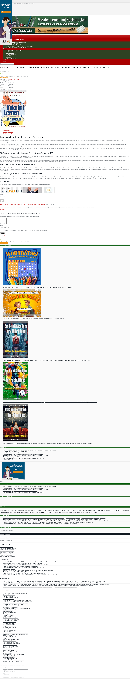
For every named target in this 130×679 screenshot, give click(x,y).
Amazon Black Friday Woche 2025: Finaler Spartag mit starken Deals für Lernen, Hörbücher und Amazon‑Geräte (30, 574)
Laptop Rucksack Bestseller (9, 632)
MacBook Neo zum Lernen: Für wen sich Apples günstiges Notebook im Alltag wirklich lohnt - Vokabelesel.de (29, 520)
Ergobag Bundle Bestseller (9, 612)
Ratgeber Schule (10, 53)
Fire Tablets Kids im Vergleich (10, 618)
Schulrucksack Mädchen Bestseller (11, 643)
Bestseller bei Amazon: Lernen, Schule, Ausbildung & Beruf (17, 601)
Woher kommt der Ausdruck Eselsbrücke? (16, 42)
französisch (57, 510)
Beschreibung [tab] (6, 130)
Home (4, 667)
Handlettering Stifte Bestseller (10, 620)
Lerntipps (5, 59)
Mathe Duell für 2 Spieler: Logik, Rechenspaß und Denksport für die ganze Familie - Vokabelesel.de (27, 519)
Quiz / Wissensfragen (11, 58)
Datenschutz (6, 674)
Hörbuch (85, 510)
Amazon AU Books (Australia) (7, 549)
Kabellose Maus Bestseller (9, 622)
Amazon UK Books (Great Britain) (8, 548)
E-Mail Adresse (4, 227)
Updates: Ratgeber (7, 653)
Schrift (50, 512)
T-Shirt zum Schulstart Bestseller (11, 646)
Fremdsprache (66, 510)
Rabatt (25, 512)
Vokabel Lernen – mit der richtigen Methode (13, 654)
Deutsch (32, 510)
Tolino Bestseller (7, 649)
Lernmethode (126, 510)
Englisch (36, 510)
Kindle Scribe (114, 510)
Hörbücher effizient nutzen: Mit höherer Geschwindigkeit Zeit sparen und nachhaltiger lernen (25, 573)
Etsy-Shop (5, 614)
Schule (54, 512)
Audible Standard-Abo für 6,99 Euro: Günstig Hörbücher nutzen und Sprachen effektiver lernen (70, 522)
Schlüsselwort (33, 512)
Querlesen (21, 512)
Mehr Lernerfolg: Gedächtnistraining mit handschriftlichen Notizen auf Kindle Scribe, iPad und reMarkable (83, 520)
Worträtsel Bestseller (8, 660)
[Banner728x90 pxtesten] (27, 193)
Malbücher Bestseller (8, 635)
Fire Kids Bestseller (7, 616)
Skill (60, 512)
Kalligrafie (94, 510)
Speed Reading (69, 512)
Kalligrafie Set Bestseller (9, 624)
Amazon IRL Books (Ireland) (7, 551)
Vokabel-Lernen (94, 512)
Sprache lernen (81, 512)
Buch (26, 510)
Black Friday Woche (20, 510)
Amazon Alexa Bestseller (9, 595)
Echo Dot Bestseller (8, 611)
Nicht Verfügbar (4, 77)
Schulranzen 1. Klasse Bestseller (11, 639)
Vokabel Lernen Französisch (10, 658)
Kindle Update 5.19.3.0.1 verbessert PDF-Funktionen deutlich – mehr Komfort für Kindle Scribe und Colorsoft (29, 450)
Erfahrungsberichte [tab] (8, 132)
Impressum (5, 675)
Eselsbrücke (46, 510)
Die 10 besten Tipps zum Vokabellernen (12, 609)
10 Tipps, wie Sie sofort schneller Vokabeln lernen (15, 593)
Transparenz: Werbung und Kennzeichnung (13, 651)
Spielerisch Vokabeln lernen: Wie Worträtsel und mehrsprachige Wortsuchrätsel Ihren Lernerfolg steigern (77, 519)
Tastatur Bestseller (7, 647)
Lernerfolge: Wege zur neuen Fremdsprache (13, 39)
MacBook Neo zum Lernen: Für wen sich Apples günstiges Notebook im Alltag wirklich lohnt (25, 455)
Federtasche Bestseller (8, 615)
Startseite (2, 534)
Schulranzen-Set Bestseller (9, 641)
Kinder (101, 510)
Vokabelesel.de (12, 35)
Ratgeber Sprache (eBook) (14, 79)
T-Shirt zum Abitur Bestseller (10, 645)
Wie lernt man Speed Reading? (13, 44)
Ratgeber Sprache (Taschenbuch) (14, 50)
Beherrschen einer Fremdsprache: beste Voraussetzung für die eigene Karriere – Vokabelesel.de (22, 204)
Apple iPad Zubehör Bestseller (10, 597)
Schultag (57, 512)
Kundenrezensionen (7, 133)
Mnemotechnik (6, 512)
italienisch (89, 510)
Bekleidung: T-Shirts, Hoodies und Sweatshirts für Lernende (17, 600)
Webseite (2, 228)
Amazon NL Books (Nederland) (7, 556)
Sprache (76, 512)
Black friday (14, 510)
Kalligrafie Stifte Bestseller (9, 626)
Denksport (8, 55)
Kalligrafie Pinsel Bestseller (9, 623)
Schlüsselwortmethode (43, 512)
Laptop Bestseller (7, 631)
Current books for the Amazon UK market (13, 452)
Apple (10, 510)
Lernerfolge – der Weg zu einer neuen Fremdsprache (15, 634)
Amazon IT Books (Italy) (6, 555)
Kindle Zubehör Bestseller (9, 630)
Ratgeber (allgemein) (11, 54)
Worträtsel (8, 57)
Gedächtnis (73, 510)
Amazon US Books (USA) (6, 547)
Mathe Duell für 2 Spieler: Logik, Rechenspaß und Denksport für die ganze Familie (23, 454)
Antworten (2, 209)
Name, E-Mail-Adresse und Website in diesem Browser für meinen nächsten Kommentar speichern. (25, 230)
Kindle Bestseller (7, 628)
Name (2, 225)
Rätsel (7, 51)
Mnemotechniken (14, 512)
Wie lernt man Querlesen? (12, 43)
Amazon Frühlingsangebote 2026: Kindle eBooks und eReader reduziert (20, 456)
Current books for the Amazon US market (13, 605)
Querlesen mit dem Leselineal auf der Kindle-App (65, 523)
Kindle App (109, 510)
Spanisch (64, 512)
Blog (4, 61)
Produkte (5, 49)
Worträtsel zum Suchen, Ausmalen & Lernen (16, 47)
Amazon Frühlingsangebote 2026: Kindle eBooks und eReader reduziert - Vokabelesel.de (24, 522)
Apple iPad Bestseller (8, 596)
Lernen (120, 510)
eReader (40, 510)
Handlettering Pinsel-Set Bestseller (11, 619)
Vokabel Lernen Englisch (9, 657)
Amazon (6, 510)
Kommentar (3, 223)
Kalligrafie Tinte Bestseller (9, 627)
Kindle (105, 510)
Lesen (1, 512)
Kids (99, 510)
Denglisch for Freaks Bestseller (10, 607)
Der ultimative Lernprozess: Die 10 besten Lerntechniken (19, 46)
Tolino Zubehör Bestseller (9, 650)
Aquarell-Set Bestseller (8, 599)
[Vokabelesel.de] (44, 34)
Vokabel (87, 512)
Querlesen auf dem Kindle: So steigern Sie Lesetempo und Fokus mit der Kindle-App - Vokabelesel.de (27, 523)
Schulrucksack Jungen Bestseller (11, 642)
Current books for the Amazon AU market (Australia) (15, 451)
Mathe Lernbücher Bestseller (10, 637)
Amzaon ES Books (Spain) (6, 553)
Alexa (1, 510)
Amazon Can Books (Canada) (7, 552)
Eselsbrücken (52, 510)
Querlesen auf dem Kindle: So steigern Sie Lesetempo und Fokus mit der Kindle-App (23, 458)
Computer (28, 510)
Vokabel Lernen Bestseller (9, 655)
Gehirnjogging (80, 510)
